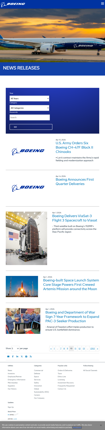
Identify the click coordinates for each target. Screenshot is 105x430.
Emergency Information (16, 380)
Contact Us (62, 389)
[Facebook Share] (13, 356)
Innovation (38, 386)
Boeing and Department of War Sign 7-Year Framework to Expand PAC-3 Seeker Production (72, 316)
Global (36, 389)
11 (75, 348)
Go (15, 127)
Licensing (61, 380)
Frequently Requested (66, 386)
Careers (37, 395)
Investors (11, 374)
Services (37, 380)
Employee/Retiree (15, 377)
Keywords (14, 112)
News (10, 370)
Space (36, 377)
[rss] (31, 356)
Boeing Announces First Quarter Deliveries (75, 181)
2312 (92, 348)
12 (79, 348)
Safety (36, 383)
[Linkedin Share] (17, 356)
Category (13, 103)
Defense (37, 374)
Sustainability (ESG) (41, 392)
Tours (60, 374)
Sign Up (11, 407)
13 (84, 348)
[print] (26, 356)
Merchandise (13, 383)
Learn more (77, 427)
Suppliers (11, 386)
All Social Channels (90, 370)
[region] (52, 425)
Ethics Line (62, 377)
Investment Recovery (66, 383)
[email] (8, 356)
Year (11, 93)
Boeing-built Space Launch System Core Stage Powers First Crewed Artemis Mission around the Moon (71, 284)
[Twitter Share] (22, 356)
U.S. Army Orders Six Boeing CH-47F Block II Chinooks (74, 147)
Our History (12, 389)
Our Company (39, 398)
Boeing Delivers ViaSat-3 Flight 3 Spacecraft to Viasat (74, 218)
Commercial (38, 370)
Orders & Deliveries (65, 370)
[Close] (101, 425)
